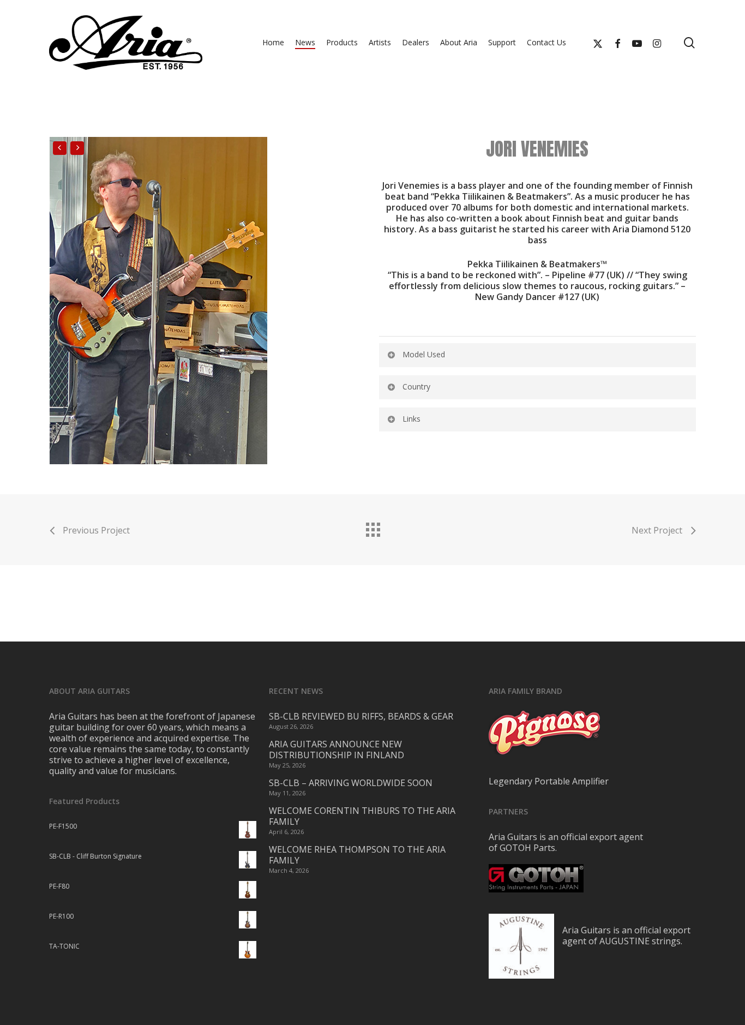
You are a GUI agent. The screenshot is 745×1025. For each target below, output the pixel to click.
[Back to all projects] (372, 527)
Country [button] (416, 386)
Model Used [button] (423, 354)
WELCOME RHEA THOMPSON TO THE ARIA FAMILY (357, 855)
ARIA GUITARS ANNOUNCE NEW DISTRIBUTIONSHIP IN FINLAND (336, 749)
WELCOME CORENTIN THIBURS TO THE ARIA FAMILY (362, 816)
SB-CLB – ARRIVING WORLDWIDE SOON (350, 782)
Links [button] (411, 418)
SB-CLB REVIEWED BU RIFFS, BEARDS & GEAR (361, 716)
